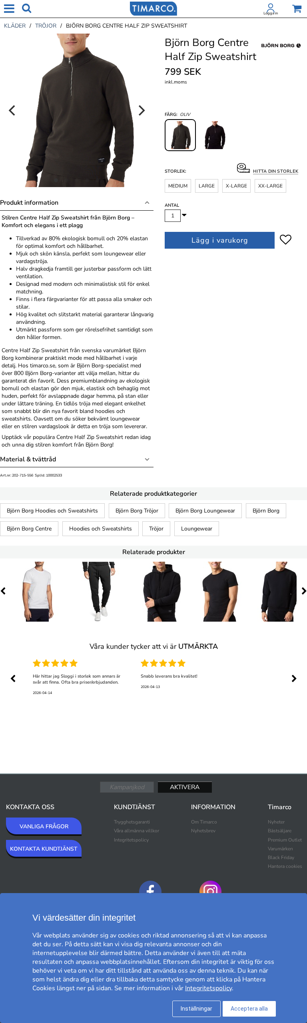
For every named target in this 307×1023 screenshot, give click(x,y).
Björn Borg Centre (29, 528)
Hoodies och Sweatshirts (100, 528)
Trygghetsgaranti (132, 822)
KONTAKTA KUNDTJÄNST (44, 849)
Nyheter (276, 822)
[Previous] (13, 110)
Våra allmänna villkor (136, 831)
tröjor (45, 26)
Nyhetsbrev (203, 831)
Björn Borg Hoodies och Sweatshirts (52, 510)
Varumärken (280, 849)
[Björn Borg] (281, 54)
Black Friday (281, 857)
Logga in (270, 13)
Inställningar (196, 1008)
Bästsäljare (279, 831)
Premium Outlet (285, 840)
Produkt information (29, 202)
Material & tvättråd (28, 459)
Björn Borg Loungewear (205, 510)
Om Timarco (204, 822)
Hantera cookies (285, 866)
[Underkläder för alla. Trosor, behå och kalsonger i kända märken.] (153, 8)
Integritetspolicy (131, 840)
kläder (15, 26)
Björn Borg (266, 510)
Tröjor (156, 528)
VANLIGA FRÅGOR (44, 826)
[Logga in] (271, 9)
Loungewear (196, 528)
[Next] (141, 110)
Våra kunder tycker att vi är (154, 646)
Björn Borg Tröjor (137, 510)
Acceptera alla (249, 1008)
